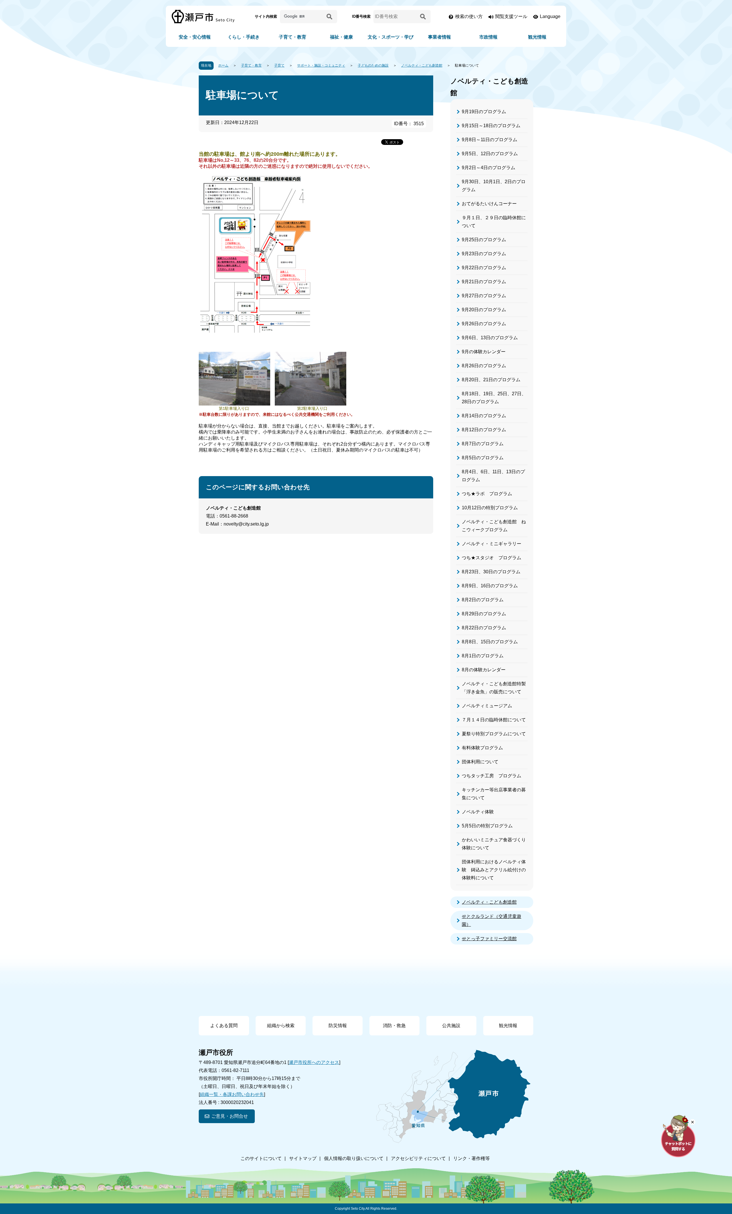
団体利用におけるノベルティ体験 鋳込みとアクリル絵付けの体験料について (494, 869)
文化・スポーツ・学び (390, 37)
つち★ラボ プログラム (487, 493)
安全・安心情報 (195, 37)
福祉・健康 (341, 37)
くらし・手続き (244, 37)
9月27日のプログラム (484, 295)
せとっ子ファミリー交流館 (489, 938)
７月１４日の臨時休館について (494, 719)
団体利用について (480, 761)
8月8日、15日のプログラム (490, 641)
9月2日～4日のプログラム (488, 167)
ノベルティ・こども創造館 (421, 65)
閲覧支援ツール (511, 16)
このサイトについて (261, 1158)
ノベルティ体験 (478, 811)
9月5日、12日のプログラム (490, 153)
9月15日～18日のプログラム (491, 125)
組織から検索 (281, 1025)
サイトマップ (303, 1158)
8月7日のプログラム (483, 443)
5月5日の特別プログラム (487, 825)
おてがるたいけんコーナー (489, 203)
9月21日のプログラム (484, 281)
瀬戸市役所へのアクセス (314, 1062)
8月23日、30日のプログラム (491, 571)
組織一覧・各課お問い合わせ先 (232, 1094)
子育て (279, 65)
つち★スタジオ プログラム (491, 557)
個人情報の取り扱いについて (353, 1158)
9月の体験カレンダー (484, 351)
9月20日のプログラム (484, 309)
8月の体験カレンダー (484, 669)
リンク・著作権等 (471, 1158)
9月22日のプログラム (484, 267)
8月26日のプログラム (484, 365)
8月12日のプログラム (484, 429)
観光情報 (537, 37)
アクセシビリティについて (418, 1158)
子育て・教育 (292, 37)
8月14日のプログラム (484, 415)
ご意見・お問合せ (229, 1116)
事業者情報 (439, 37)
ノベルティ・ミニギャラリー (491, 543)
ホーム (223, 65)
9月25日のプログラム (484, 239)
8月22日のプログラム (484, 627)
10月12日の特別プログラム (490, 507)
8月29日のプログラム (484, 613)
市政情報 (488, 37)
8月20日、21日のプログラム (491, 379)
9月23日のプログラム (484, 253)
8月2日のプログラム (483, 599)
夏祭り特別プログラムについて (494, 733)
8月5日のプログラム (483, 457)
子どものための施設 (373, 65)
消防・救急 (394, 1025)
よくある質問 (224, 1025)
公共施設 (451, 1025)
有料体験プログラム (482, 747)
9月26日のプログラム (484, 323)
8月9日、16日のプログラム (490, 585)
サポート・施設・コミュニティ (321, 65)
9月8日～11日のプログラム (489, 139)
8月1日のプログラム (483, 655)
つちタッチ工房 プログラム (491, 775)
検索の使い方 (469, 16)
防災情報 (338, 1025)
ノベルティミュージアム (487, 705)
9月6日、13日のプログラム (490, 337)
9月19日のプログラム (484, 111)
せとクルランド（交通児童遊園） (491, 920)
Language (550, 16)
